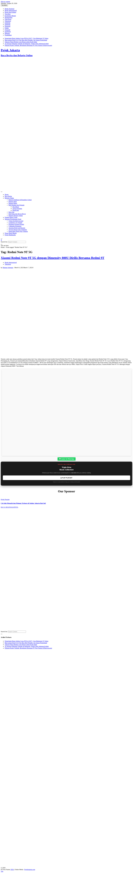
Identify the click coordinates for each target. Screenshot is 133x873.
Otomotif (7, 30)
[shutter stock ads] (66, 189)
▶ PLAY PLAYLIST (66, 478)
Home (6, 194)
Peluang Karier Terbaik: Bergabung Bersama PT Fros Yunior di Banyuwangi (28, 45)
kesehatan (8, 31)
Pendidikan (8, 35)
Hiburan (7, 33)
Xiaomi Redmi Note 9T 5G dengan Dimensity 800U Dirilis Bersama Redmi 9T (52, 258)
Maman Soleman (8, 267)
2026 (12, 869)
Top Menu (4, 5)
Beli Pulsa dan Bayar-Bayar (17, 214)
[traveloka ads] (66, 866)
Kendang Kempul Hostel (16, 224)
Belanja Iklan (13, 201)
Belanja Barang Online (16, 215)
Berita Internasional (11, 10)
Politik (7, 28)
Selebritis (7, 23)
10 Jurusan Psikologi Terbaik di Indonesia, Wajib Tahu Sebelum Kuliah (27, 43)
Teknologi (8, 21)
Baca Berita (8, 196)
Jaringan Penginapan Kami (13, 219)
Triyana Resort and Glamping (18, 229)
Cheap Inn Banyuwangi (16, 221)
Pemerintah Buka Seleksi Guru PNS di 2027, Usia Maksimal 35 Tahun (26, 38)
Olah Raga (8, 19)
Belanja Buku (13, 203)
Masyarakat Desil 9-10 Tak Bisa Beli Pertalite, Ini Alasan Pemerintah (26, 40)
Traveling (8, 14)
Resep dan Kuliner (10, 12)
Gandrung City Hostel (15, 222)
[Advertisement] (59, 74)
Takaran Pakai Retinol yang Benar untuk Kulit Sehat (21, 42)
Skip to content (5, 1)
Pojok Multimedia (10, 235)
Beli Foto (11, 212)
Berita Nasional (9, 9)
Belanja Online (9, 198)
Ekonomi (7, 26)
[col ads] (66, 600)
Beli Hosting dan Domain (16, 205)
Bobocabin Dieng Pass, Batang (18, 231)
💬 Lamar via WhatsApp (66, 459)
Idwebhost (15, 207)
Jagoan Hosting (17, 208)
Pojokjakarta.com (29, 869)
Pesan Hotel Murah (11, 233)
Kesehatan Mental (10, 16)
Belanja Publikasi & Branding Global (20, 200)
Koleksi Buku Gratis (11, 217)
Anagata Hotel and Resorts (17, 228)
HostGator (15, 210)
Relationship (8, 17)
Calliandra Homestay (15, 226)
